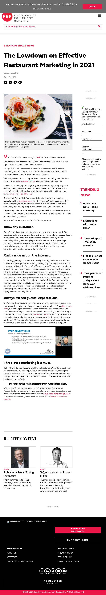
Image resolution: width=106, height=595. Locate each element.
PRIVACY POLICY (65, 553)
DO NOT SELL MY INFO (68, 562)
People (6, 469)
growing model (25, 201)
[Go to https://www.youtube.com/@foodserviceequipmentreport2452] (64, 571)
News (30, 46)
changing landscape (26, 181)
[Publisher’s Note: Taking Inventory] (20, 457)
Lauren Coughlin (11, 73)
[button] (78, 530)
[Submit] (99, 26)
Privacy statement (42, 8)
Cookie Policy (68, 4)
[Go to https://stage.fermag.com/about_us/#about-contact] (58, 571)
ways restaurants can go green (56, 394)
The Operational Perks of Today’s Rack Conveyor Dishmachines (92, 280)
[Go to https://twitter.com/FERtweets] (53, 571)
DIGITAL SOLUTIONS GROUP (20, 562)
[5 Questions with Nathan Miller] (56, 457)
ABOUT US (11, 553)
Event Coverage (15, 46)
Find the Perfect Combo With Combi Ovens (92, 259)
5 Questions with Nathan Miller (90, 224)
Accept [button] (92, 6)
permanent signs (41, 314)
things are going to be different (17, 194)
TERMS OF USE (65, 557)
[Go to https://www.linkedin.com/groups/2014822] (47, 571)
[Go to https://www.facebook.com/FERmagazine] (42, 571)
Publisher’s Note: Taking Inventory (90, 207)
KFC (39, 158)
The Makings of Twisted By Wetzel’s (92, 242)
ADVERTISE (12, 557)
